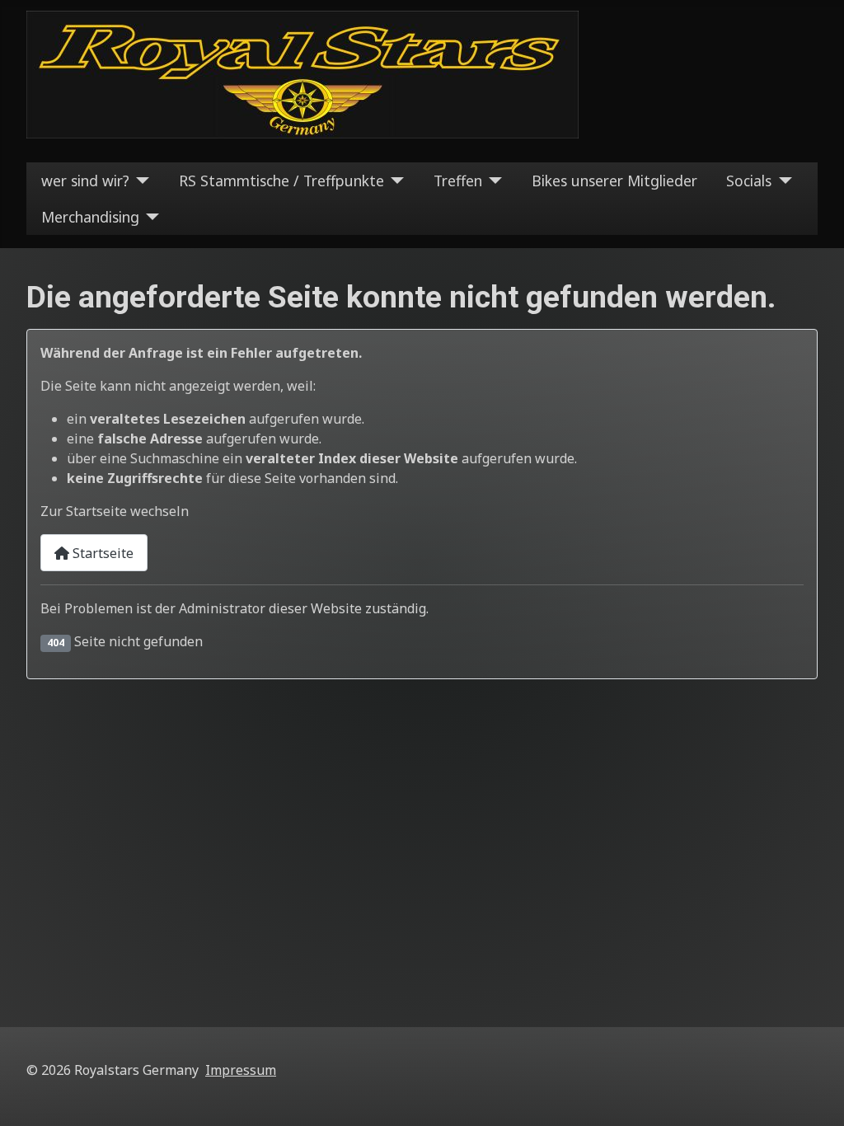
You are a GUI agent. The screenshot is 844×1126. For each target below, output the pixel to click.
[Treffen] (492, 180)
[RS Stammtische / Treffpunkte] (394, 180)
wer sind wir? (85, 180)
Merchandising (90, 217)
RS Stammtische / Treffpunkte (281, 180)
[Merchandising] (149, 217)
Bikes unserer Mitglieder (614, 180)
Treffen (458, 180)
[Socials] (781, 180)
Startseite (101, 553)
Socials (748, 180)
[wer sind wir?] (139, 180)
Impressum (240, 1070)
